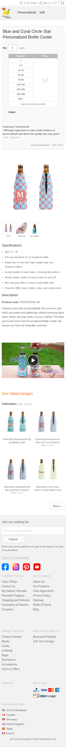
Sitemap (38, 600)
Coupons (7, 609)
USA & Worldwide (16, 710)
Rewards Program (13, 595)
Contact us (8, 586)
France (10, 733)
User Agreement (43, 590)
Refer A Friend (42, 604)
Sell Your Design (43, 641)
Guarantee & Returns (15, 604)
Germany (11, 719)
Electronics (9, 659)
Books (6, 641)
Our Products (41, 586)
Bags (5, 655)
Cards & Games (12, 636)
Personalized (27, 12)
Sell (42, 12)
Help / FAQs (9, 581)
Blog (36, 609)
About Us (39, 581)
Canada (10, 714)
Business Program (44, 636)
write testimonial (40, 145)
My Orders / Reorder (14, 590)
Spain (9, 728)
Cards (5, 645)
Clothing (7, 650)
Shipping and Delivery (16, 600)
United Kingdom (15, 724)
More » (57, 506)
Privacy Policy (42, 595)
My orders (31, 2)
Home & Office (11, 669)
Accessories (9, 664)
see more (58, 145)
